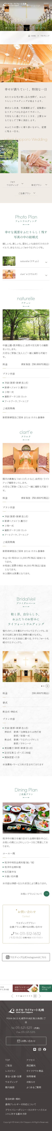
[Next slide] (40, 996)
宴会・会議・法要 (13, 1076)
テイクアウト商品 (34, 1070)
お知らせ (30, 1081)
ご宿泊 (8, 1065)
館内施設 (10, 1087)
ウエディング (11, 1081)
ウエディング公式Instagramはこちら (28, 957)
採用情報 (31, 1076)
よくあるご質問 (33, 1087)
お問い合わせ (28, 1041)
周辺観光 (31, 1065)
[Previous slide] (12, 996)
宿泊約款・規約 (12, 1098)
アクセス (30, 1060)
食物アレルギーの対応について (20, 1104)
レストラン (10, 1070)
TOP (7, 1060)
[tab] (26, 80)
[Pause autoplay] (47, 686)
